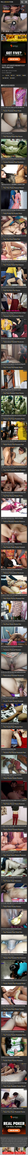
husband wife (20, 752)
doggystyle (13, 393)
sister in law (22, 803)
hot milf (23, 1086)
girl (20, 624)
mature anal (23, 855)
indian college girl (7, 341)
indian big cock (16, 316)
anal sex (17, 803)
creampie (6, 162)
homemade (11, 110)
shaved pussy (7, 649)
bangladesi (12, 521)
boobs (19, 75)
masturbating (19, 1034)
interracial (17, 187)
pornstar (6, 78)
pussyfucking (21, 162)
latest (21, 213)
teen (8, 75)
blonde (10, 829)
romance (16, 213)
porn (5, 239)
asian (16, 162)
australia (18, 290)
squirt (5, 1086)
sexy (19, 239)
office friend (23, 957)
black (8, 187)
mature (21, 367)
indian (20, 110)
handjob (17, 547)
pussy (13, 75)
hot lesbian (18, 649)
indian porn (22, 521)
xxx (13, 213)
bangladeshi (14, 1086)
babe (25, 75)
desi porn (18, 855)
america (9, 906)
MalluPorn (7, 2)
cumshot (9, 264)
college (9, 213)
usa (14, 290)
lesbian (13, 264)
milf (13, 367)
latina (8, 393)
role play (19, 906)
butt (17, 136)
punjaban (17, 521)
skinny (18, 393)
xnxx (25, 752)
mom (5, 855)
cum (5, 932)
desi (21, 932)
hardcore (10, 444)
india (5, 290)
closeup (21, 136)
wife (23, 444)
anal (8, 239)
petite (14, 136)
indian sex (6, 521)
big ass (16, 110)
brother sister (21, 341)
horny (14, 932)
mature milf (13, 649)
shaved (13, 78)
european (9, 136)
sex (5, 624)
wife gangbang (18, 880)
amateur (6, 110)
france (11, 290)
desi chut (21, 316)
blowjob (22, 187)
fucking (12, 187)
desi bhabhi (15, 341)
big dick (12, 803)
